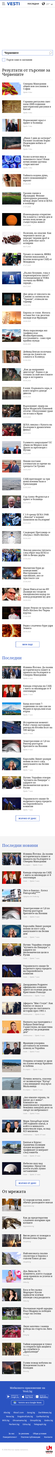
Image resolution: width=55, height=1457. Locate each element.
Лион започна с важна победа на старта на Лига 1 (37, 1329)
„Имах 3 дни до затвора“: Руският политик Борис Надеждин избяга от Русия (37, 141)
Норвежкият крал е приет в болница (34, 121)
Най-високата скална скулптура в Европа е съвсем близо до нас (35, 1256)
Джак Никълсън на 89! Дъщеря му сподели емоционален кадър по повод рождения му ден (36, 593)
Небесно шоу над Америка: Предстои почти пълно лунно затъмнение (34, 1167)
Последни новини (20, 845)
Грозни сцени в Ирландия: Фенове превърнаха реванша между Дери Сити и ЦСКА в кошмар (37, 198)
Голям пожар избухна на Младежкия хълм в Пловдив (37, 1365)
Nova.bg (10, 1416)
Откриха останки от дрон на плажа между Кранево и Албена (37, 1063)
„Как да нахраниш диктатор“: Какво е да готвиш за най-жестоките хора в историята (38, 373)
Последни (33, 3)
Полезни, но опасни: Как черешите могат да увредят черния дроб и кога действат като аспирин (37, 238)
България (26, 865)
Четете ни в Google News (30, 1402)
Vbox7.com (18, 1412)
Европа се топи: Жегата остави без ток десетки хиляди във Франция (36, 315)
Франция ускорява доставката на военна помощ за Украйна (35, 1046)
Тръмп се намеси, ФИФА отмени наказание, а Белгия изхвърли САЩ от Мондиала (37, 258)
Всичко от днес (27, 818)
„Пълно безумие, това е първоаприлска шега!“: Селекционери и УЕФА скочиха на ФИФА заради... (36, 277)
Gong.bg (31, 1412)
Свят (25, 881)
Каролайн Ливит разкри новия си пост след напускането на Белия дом (37, 762)
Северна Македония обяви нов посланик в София (35, 86)
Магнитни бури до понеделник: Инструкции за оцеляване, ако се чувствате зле (33, 573)
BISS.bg (5, 1420)
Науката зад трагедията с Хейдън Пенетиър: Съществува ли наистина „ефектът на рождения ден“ (37, 1027)
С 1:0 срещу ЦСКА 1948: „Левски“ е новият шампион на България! (36, 517)
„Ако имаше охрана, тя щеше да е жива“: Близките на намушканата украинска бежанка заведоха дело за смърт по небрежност (38, 1104)
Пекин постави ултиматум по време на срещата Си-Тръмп (37, 464)
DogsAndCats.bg (25, 1416)
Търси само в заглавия (19, 60)
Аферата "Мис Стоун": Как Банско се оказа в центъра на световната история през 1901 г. (38, 1007)
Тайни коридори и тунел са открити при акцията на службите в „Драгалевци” (37, 1348)
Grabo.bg (48, 1420)
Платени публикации (30, 1437)
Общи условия (39, 1433)
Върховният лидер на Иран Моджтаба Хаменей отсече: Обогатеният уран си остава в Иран (38, 409)
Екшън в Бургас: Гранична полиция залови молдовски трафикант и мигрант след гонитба (35, 1147)
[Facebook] (27, 1440)
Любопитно (27, 996)
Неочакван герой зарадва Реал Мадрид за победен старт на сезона (37, 1311)
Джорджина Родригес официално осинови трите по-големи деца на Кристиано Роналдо (37, 988)
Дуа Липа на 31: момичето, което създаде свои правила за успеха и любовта (37, 1275)
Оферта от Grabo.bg (31, 896)
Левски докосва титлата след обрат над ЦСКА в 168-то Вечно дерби (37, 553)
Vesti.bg (13, 3)
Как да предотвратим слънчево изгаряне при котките (36, 1220)
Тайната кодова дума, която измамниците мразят (35, 178)
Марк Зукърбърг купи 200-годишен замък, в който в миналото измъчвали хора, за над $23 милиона (36, 1126)
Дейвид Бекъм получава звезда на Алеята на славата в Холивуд (37, 354)
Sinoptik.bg (35, 1420)
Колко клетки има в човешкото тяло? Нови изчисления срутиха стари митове (36, 160)
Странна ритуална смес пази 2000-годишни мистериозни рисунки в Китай (37, 105)
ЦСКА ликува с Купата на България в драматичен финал (37, 427)
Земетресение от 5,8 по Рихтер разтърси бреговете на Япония (36, 744)
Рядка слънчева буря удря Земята (38, 627)
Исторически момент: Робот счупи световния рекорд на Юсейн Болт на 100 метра (37, 726)
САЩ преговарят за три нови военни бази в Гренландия (36, 481)
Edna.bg (26, 1424)
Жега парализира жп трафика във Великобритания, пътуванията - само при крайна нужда (37, 335)
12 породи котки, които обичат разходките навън (38, 1201)
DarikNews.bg (44, 1412)
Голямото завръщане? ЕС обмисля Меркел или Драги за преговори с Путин (37, 446)
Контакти (48, 1437)
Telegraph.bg (40, 1424)
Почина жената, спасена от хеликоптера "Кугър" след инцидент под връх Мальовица (37, 1082)
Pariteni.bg (14, 1424)
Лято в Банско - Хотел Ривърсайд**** (35, 892)
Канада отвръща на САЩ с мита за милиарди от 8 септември (37, 688)
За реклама (23, 1433)
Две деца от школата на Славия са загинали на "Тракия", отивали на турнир (36, 297)
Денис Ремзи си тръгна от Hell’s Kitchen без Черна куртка (38, 610)
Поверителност (10, 1437)
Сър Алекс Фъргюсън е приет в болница (36, 498)
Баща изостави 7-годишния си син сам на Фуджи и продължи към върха (37, 707)
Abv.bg (7, 1412)
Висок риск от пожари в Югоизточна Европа (37, 1237)
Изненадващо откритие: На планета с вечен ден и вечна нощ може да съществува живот (37, 218)
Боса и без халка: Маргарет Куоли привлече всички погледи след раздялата (36, 1293)
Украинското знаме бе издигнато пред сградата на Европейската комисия (37, 802)
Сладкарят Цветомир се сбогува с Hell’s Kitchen (36, 533)
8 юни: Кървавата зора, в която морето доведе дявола (37, 391)
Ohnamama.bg (20, 1420)
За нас (12, 1433)
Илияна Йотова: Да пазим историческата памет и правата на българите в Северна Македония (38, 671)
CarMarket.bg (42, 1416)
